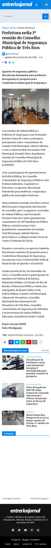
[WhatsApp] (13, 62)
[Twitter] (9, 62)
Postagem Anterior (12, 498)
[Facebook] (6, 62)
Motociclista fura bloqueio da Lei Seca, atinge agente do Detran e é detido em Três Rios (37, 420)
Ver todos (45, 350)
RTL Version (40, 544)
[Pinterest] (28, 342)
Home (7, 544)
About (16, 544)
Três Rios (38, 335)
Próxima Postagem (39, 498)
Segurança (28, 335)
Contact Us (27, 544)
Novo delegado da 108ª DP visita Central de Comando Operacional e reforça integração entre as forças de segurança (37, 395)
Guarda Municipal (26, 28)
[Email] (34, 342)
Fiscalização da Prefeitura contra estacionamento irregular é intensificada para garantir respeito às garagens (37, 367)
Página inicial (9, 28)
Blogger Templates (31, 539)
